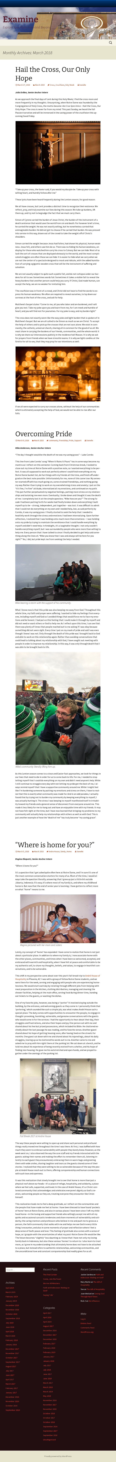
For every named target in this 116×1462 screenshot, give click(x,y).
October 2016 (11, 1405)
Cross (52, 85)
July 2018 (9, 1322)
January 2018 (11, 1344)
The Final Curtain (50, 1274)
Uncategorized (49, 1439)
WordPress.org (87, 1332)
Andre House (54, 851)
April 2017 (10, 1379)
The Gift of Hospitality (96, 1289)
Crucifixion (60, 85)
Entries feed (86, 1323)
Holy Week (69, 85)
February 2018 (12, 1340)
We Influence (94, 1301)
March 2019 (10, 1292)
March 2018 (40, 85)
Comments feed (87, 1327)
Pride (71, 440)
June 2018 (10, 1327)
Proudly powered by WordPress (58, 1456)
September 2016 (13, 1410)
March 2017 (10, 1384)
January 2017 (11, 1392)
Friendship (63, 440)
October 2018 (11, 1314)
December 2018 (12, 1305)
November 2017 (12, 1353)
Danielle (82, 85)
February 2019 (12, 1296)
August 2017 (11, 1366)
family (63, 851)
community (53, 440)
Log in (83, 1319)
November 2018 (12, 1309)
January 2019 (11, 1301)
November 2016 (12, 1401)
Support (77, 440)
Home (69, 851)
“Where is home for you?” (54, 845)
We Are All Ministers (51, 1283)
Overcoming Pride (43, 434)
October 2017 (11, 1357)
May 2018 (47, 1396)
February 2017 (12, 1388)
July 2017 (9, 1370)
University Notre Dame (26, 3)
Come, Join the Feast (52, 1279)
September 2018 (13, 1318)
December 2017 (12, 1349)
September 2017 (13, 1362)
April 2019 (10, 1288)
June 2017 (10, 1375)
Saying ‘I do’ (48, 1295)
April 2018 (10, 1331)
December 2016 (12, 1397)
